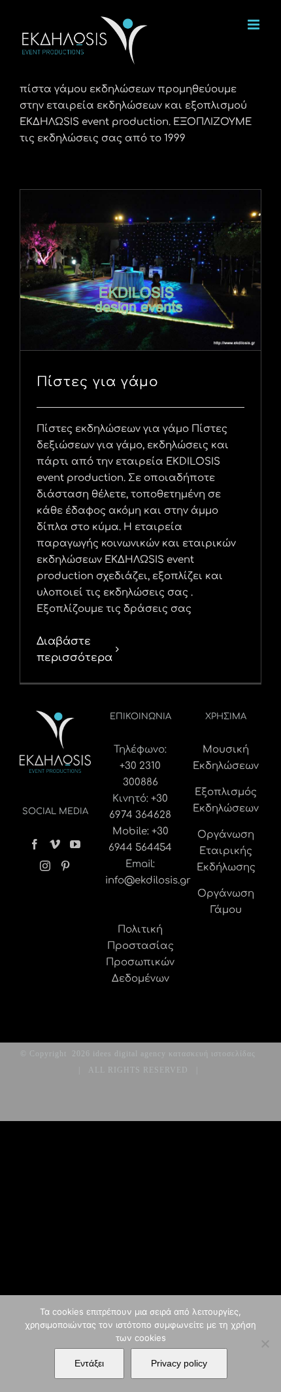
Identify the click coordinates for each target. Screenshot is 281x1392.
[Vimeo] (55, 844)
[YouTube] (75, 844)
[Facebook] (34, 844)
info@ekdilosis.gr (148, 880)
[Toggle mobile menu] (254, 24)
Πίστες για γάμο (98, 381)
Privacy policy (179, 1363)
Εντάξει (89, 1363)
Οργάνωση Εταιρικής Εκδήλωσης (226, 851)
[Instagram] (45, 866)
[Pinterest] (65, 866)
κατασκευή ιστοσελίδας (212, 1053)
